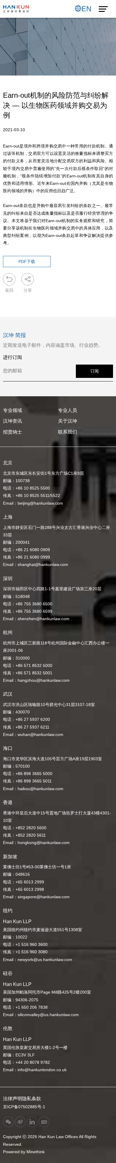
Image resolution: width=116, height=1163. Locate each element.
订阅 (94, 371)
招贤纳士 (12, 431)
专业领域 (12, 410)
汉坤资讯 (12, 421)
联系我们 (67, 431)
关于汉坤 (67, 421)
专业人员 (67, 410)
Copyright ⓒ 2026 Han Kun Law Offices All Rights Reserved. (49, 1140)
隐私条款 (31, 1098)
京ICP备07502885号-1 (24, 1106)
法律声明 (12, 1098)
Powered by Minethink (24, 1151)
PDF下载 (26, 261)
